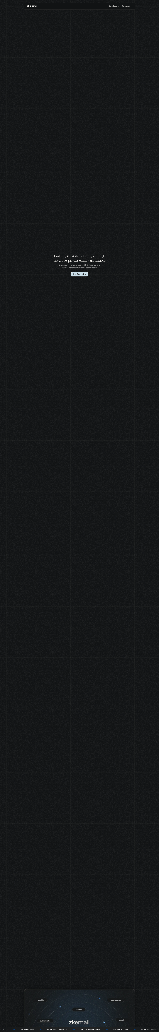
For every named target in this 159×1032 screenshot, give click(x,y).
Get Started (78, 274)
